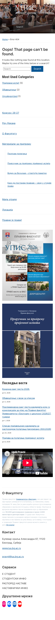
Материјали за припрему (16, 143)
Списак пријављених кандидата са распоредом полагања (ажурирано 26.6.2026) (26, 427)
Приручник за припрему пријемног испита (28, 163)
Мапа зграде (9, 199)
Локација (7, 209)
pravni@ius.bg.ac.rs (13, 556)
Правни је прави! (12, 220)
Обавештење (9, 89)
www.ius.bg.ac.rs (11, 548)
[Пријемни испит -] (27, 9)
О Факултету (9, 133)
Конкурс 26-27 (10, 112)
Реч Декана (8, 123)
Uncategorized (9, 96)
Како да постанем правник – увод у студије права (29, 184)
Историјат (10, 525)
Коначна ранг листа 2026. (16, 389)
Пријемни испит (10, 83)
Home (5, 39)
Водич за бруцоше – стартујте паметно (27, 173)
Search (48, 27)
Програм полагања (17, 153)
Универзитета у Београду (26, 499)
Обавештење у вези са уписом (18, 398)
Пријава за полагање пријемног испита (23, 438)
